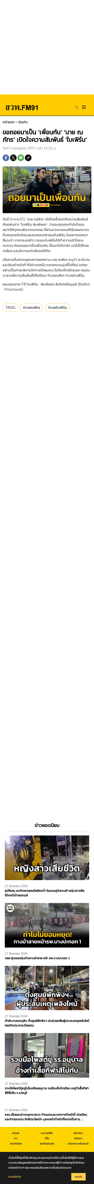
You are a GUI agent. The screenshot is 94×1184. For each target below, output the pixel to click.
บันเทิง (23, 122)
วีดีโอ (47, 1138)
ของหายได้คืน (47, 1133)
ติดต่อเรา (78, 1138)
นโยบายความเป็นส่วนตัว (78, 1143)
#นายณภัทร (31, 307)
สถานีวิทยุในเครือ (47, 1143)
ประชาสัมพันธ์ (16, 1143)
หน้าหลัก (15, 1133)
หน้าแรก (8, 122)
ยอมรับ (78, 1176)
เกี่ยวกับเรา (78, 1133)
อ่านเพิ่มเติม (14, 1176)
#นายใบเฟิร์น (57, 307)
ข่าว (15, 1138)
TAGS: (10, 307)
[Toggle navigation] (84, 107)
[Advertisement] (47, 47)
